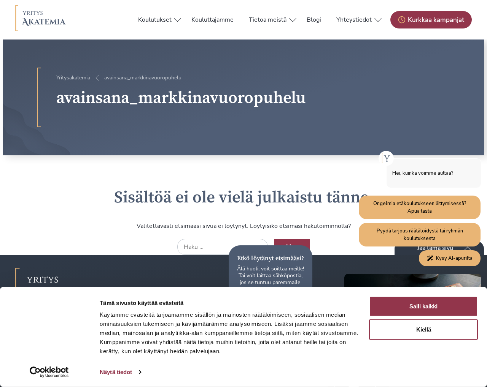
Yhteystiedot (354, 20)
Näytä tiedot (116, 372)
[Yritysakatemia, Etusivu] (40, 19)
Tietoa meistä (267, 20)
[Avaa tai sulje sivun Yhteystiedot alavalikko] (378, 18)
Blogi (314, 20)
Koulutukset (155, 20)
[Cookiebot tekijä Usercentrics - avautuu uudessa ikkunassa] (49, 372)
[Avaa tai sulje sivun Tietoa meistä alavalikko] (293, 18)
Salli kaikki (423, 306)
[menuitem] (155, 19)
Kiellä (423, 329)
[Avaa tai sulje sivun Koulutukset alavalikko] (178, 18)
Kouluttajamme (212, 20)
